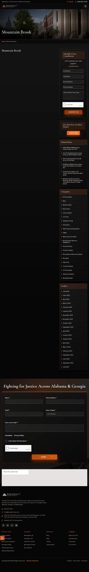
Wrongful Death (68, 278)
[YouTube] (16, 525)
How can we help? (12, 422)
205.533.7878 (8, 509)
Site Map (69, 560)
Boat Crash (66, 209)
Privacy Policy (19, 435)
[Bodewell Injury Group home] (9, 6)
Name (7, 398)
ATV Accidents (67, 197)
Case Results (50, 544)
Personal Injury (67, 246)
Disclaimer (8, 435)
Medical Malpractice (8, 550)
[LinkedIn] (7, 525)
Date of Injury (51, 410)
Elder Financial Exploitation (71, 229)
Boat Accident (67, 205)
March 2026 (67, 303)
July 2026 (66, 291)
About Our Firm (73, 535)
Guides (48, 541)
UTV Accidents (67, 270)
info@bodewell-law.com (11, 512)
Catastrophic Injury (7, 547)
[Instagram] (12, 525)
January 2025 (67, 335)
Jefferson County (29, 541)
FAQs (47, 538)
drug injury (66, 225)
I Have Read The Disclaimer (18, 441)
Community (72, 541)
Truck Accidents (68, 266)
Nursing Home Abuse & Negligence (70, 241)
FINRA (64, 232)
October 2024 (67, 339)
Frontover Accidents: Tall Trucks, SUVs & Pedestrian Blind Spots (73, 173)
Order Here (73, 133)
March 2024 (67, 347)
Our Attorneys (73, 538)
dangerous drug (68, 221)
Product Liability (68, 250)
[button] (2, 538)
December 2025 (68, 315)
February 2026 (67, 307)
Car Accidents (67, 213)
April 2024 (66, 343)
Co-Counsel (72, 544)
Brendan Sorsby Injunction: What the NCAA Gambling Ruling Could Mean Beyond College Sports (73, 181)
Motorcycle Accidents (69, 236)
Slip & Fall (66, 262)
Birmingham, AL (28, 535)
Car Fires (66, 217)
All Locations (28, 547)
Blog (64, 201)
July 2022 (66, 367)
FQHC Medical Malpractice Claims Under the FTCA (71, 148)
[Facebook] (3, 525)
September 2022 (68, 363)
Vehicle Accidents (68, 274)
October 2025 (67, 323)
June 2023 (66, 359)
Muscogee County (29, 544)
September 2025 (68, 327)
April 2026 (66, 299)
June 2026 (66, 295)
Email (7, 410)
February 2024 (67, 351)
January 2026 (67, 311)
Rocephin (66, 258)
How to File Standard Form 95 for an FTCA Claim (72, 159)
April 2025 (66, 331)
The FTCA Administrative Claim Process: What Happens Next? (72, 153)
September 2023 (68, 355)
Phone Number (51, 398)
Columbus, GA (28, 538)
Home (3, 41)
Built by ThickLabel (32, 560)
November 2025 (68, 319)
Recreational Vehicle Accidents (72, 254)
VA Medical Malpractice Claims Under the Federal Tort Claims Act (72, 166)
